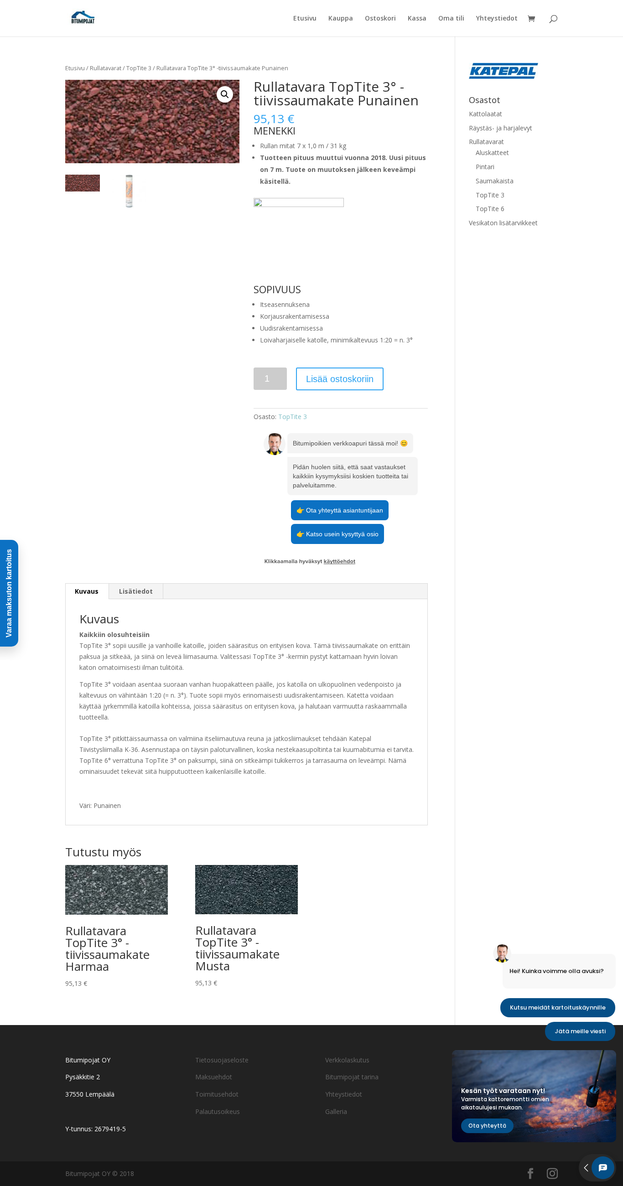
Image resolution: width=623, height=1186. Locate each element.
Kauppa (340, 18)
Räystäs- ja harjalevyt (500, 128)
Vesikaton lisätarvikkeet (503, 222)
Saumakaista (495, 180)
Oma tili (451, 18)
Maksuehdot (213, 1076)
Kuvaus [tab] (87, 591)
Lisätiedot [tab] (136, 591)
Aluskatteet (492, 152)
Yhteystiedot (497, 18)
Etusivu (305, 18)
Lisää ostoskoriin (340, 379)
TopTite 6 (490, 208)
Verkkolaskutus (347, 1060)
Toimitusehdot (217, 1094)
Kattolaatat (485, 113)
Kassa (417, 18)
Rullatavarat (105, 68)
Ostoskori (380, 18)
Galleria (336, 1111)
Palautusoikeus (217, 1111)
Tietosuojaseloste (222, 1060)
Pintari (485, 166)
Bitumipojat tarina (352, 1076)
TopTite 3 (138, 68)
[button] (225, 94)
